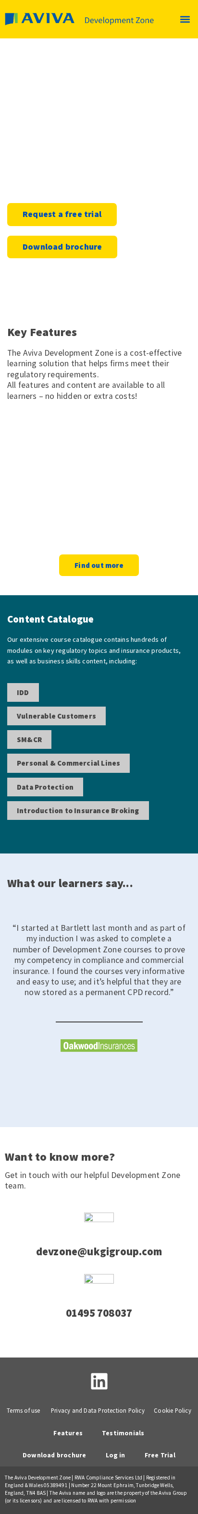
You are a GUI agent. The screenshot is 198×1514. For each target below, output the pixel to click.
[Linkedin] (99, 1381)
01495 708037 (99, 1313)
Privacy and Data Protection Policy (98, 1410)
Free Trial (160, 1455)
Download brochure (54, 1455)
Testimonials (123, 1433)
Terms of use (23, 1410)
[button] (185, 19)
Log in (115, 1455)
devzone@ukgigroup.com (99, 1251)
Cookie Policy (172, 1410)
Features (68, 1433)
